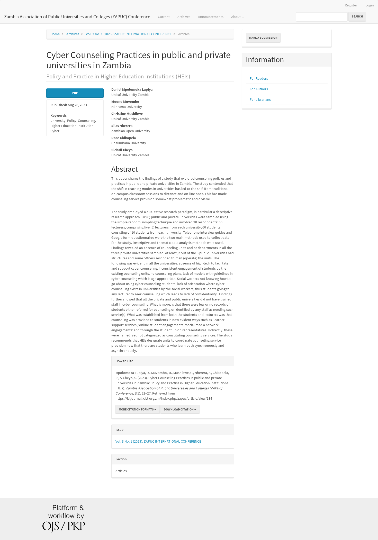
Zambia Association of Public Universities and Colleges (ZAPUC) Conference (77, 17)
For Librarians (260, 99)
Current (164, 16)
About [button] (236, 16)
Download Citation (179, 409)
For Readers (259, 78)
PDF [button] (75, 93)
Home (55, 34)
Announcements (210, 16)
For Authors (259, 89)
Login (369, 5)
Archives (183, 16)
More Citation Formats (136, 409)
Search (357, 16)
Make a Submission (263, 38)
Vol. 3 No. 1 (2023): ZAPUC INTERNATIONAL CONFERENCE (129, 34)
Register (351, 5)
